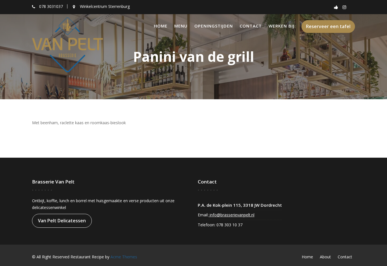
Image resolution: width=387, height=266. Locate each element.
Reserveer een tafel (328, 26)
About (325, 256)
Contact (251, 26)
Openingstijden (213, 26)
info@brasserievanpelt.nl (231, 215)
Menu (181, 26)
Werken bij (281, 26)
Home (160, 26)
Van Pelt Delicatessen (62, 221)
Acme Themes (123, 256)
